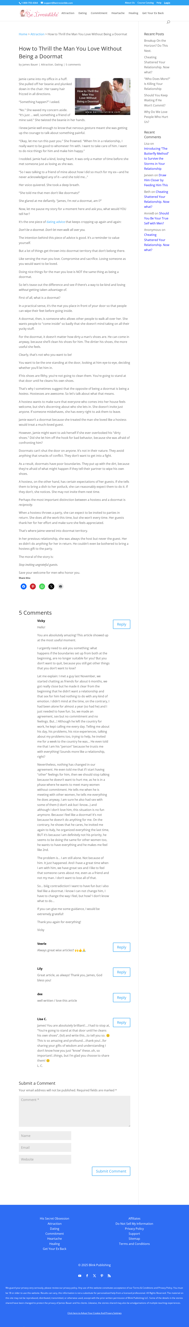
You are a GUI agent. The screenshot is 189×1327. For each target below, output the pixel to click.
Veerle (41, 944)
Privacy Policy (134, 1229)
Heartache (118, 13)
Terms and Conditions (134, 1244)
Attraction (67, 13)
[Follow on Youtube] (80, 1276)
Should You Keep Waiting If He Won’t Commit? (156, 100)
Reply (121, 624)
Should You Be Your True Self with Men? (156, 218)
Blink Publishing (100, 1265)
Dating (82, 13)
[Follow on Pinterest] (102, 1276)
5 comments (73, 64)
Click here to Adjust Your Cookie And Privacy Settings (95, 1313)
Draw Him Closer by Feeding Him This (156, 180)
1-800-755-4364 (29, 2)
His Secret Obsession (54, 1218)
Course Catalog (146, 3)
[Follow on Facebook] (87, 1276)
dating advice (56, 222)
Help (159, 3)
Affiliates (134, 1218)
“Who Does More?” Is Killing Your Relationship (157, 84)
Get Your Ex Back (153, 13)
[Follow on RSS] (109, 1276)
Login (167, 3)
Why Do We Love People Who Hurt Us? (156, 117)
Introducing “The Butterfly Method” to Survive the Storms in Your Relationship (156, 159)
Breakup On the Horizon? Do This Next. (156, 46)
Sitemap (134, 1239)
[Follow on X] (94, 1276)
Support (134, 1234)
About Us (130, 3)
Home (23, 34)
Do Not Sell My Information (134, 1224)
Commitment (99, 13)
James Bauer (30, 64)
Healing (133, 13)
